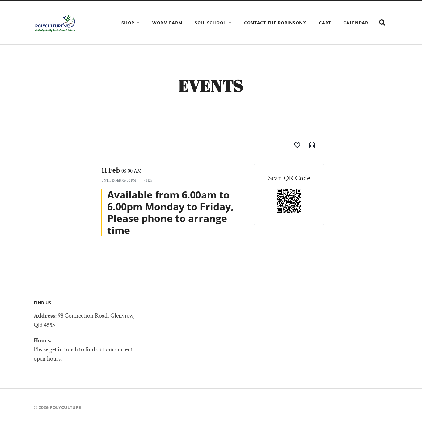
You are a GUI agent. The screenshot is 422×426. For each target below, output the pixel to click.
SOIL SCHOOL (210, 23)
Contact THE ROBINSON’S (275, 23)
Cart (325, 23)
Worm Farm (167, 23)
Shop (127, 23)
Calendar (355, 23)
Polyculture (65, 407)
